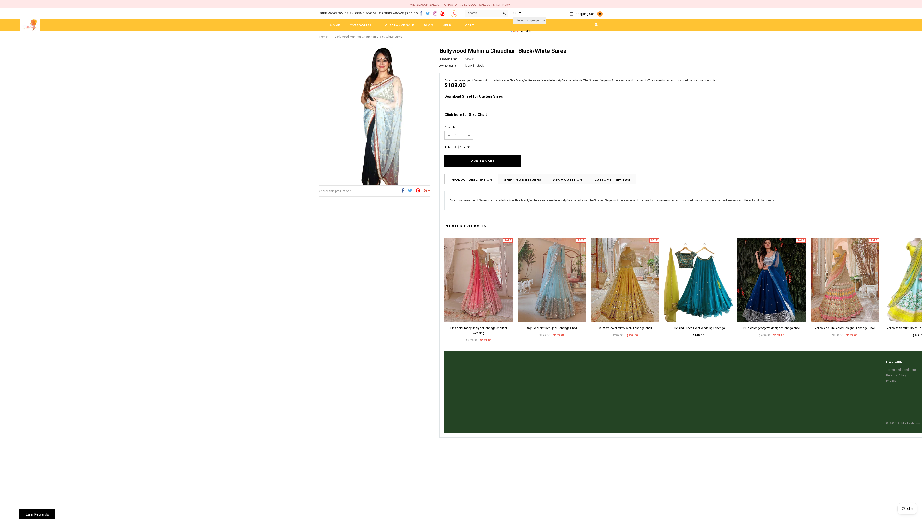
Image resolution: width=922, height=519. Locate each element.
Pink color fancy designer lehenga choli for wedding (478, 331)
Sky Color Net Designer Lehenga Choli (552, 328)
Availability (447, 65)
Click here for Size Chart (465, 114)
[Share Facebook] (402, 190)
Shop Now (501, 4)
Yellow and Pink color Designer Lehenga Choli (845, 328)
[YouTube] (442, 13)
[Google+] (427, 190)
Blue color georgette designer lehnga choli (771, 328)
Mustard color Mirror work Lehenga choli (625, 328)
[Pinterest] (418, 190)
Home (323, 36)
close (602, 4)
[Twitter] (427, 13)
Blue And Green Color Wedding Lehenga (698, 328)
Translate (525, 31)
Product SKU (449, 59)
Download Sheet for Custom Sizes (473, 96)
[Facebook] (421, 13)
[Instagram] (435, 13)
